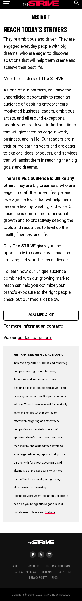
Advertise (65, 572)
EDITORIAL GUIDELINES (58, 566)
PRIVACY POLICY (38, 577)
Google (44, 362)
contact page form (35, 337)
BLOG (55, 577)
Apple (34, 362)
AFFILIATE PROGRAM (25, 572)
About (16, 566)
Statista (50, 512)
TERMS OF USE (33, 566)
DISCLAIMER (48, 572)
